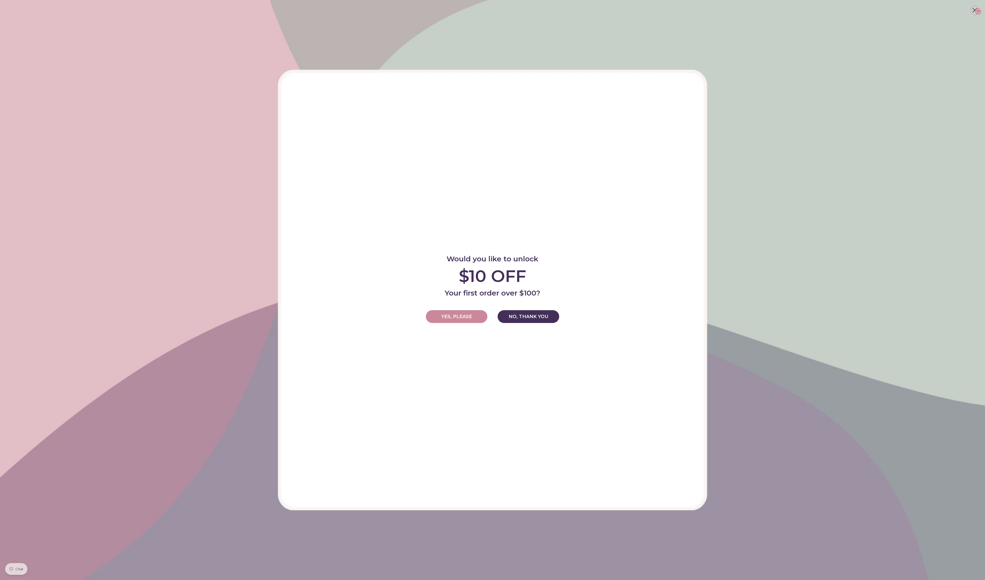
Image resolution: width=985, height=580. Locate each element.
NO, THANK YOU (528, 316)
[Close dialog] (975, 10)
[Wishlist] (978, 11)
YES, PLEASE (456, 316)
